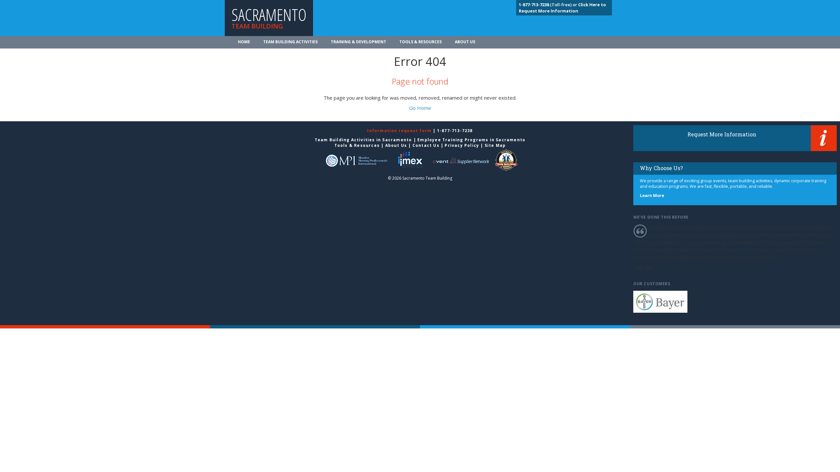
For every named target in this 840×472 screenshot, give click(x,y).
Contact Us (425, 145)
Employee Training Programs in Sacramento (471, 140)
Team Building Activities (290, 42)
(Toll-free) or (548, 5)
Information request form (400, 130)
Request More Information (721, 134)
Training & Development (358, 42)
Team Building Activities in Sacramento (363, 140)
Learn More (652, 195)
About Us (465, 42)
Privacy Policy (462, 145)
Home (244, 42)
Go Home (420, 108)
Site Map (495, 145)
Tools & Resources (420, 42)
